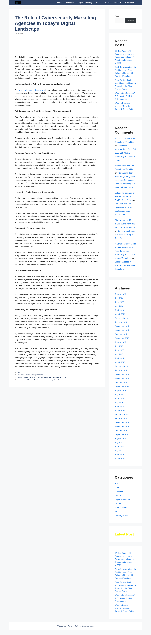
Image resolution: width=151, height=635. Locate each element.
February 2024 (121, 414)
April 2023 (119, 454)
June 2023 (119, 446)
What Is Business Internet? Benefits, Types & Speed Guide (124, 106)
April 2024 (119, 406)
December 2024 (122, 374)
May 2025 (119, 354)
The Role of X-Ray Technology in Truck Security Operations (39, 380)
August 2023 (120, 438)
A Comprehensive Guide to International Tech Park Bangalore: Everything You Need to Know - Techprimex (125, 251)
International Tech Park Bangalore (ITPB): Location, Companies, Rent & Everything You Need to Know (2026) (125, 180)
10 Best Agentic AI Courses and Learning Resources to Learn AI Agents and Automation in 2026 (125, 57)
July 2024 (119, 394)
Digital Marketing (85, 3)
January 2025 (121, 370)
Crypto (106, 3)
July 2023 (119, 442)
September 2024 (122, 386)
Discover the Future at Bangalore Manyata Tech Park (125, 234)
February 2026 (121, 318)
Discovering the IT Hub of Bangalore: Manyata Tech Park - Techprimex (125, 223)
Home (59, 3)
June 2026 (119, 302)
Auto (117, 483)
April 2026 (119, 310)
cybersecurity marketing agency (31, 90)
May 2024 (119, 402)
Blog (117, 487)
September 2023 (122, 434)
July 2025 (119, 346)
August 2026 (120, 294)
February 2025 (121, 366)
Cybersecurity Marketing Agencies (30, 375)
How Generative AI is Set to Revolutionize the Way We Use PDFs (41, 377)
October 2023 (121, 430)
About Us (117, 3)
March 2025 (120, 362)
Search (118, 16)
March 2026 (120, 314)
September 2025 (122, 338)
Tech (98, 3)
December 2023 (122, 422)
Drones (118, 503)
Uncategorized (121, 515)
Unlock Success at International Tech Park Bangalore (125, 265)
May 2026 (119, 306)
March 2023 (120, 458)
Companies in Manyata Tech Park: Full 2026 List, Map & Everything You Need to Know (125, 153)
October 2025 (121, 334)
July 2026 (119, 298)
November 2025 (122, 330)
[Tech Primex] (18, 2)
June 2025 (119, 350)
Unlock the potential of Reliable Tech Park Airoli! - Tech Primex (124, 196)
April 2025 (119, 358)
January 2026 (121, 322)
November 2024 (122, 378)
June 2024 (119, 398)
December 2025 (122, 326)
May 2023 (119, 450)
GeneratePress (88, 626)
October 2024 (121, 382)
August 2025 (120, 342)
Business (70, 3)
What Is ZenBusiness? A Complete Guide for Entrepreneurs (125, 96)
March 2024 (120, 410)
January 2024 (121, 418)
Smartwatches (121, 507)
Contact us (129, 3)
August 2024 (120, 390)
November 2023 (122, 426)
